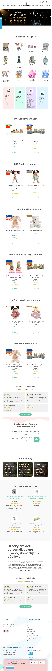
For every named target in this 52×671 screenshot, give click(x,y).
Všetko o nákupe (31, 626)
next (47, 139)
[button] (2, 19)
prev (4, 139)
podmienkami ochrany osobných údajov (26, 439)
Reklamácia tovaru (31, 631)
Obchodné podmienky (32, 637)
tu (26, 664)
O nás (28, 624)
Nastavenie (10, 668)
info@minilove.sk (10, 624)
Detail (15, 152)
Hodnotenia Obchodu (32, 627)
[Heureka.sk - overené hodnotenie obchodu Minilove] (31, 656)
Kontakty (29, 622)
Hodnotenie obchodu (25, 386)
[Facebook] (4, 631)
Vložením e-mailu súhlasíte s (26, 439)
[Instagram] (7, 631)
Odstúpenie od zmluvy (32, 635)
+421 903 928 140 (10, 626)
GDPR (28, 640)
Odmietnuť (34, 662)
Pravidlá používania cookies (34, 638)
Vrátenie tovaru (30, 633)
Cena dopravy (30, 629)
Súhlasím (42, 662)
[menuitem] (5, 5)
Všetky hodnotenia (25, 414)
